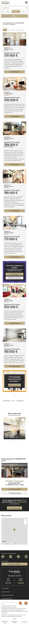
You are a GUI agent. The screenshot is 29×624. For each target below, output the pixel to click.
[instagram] (10, 556)
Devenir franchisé (5, 591)
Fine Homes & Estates (6, 598)
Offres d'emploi (5, 588)
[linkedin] (18, 556)
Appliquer (14, 16)
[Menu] (26, 2)
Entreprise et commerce (7, 595)
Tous (3, 11)
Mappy (15, 543)
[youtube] (26, 556)
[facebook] (2, 556)
